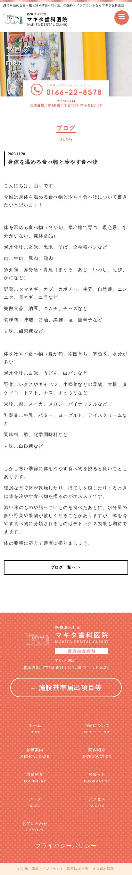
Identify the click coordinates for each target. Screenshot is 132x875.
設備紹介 (35, 777)
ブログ (35, 802)
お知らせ (97, 777)
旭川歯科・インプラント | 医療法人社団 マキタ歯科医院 (69, 868)
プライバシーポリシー (66, 846)
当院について (97, 728)
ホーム (35, 728)
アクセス (96, 802)
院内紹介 (97, 753)
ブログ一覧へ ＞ (66, 567)
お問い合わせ (35, 826)
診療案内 (35, 753)
